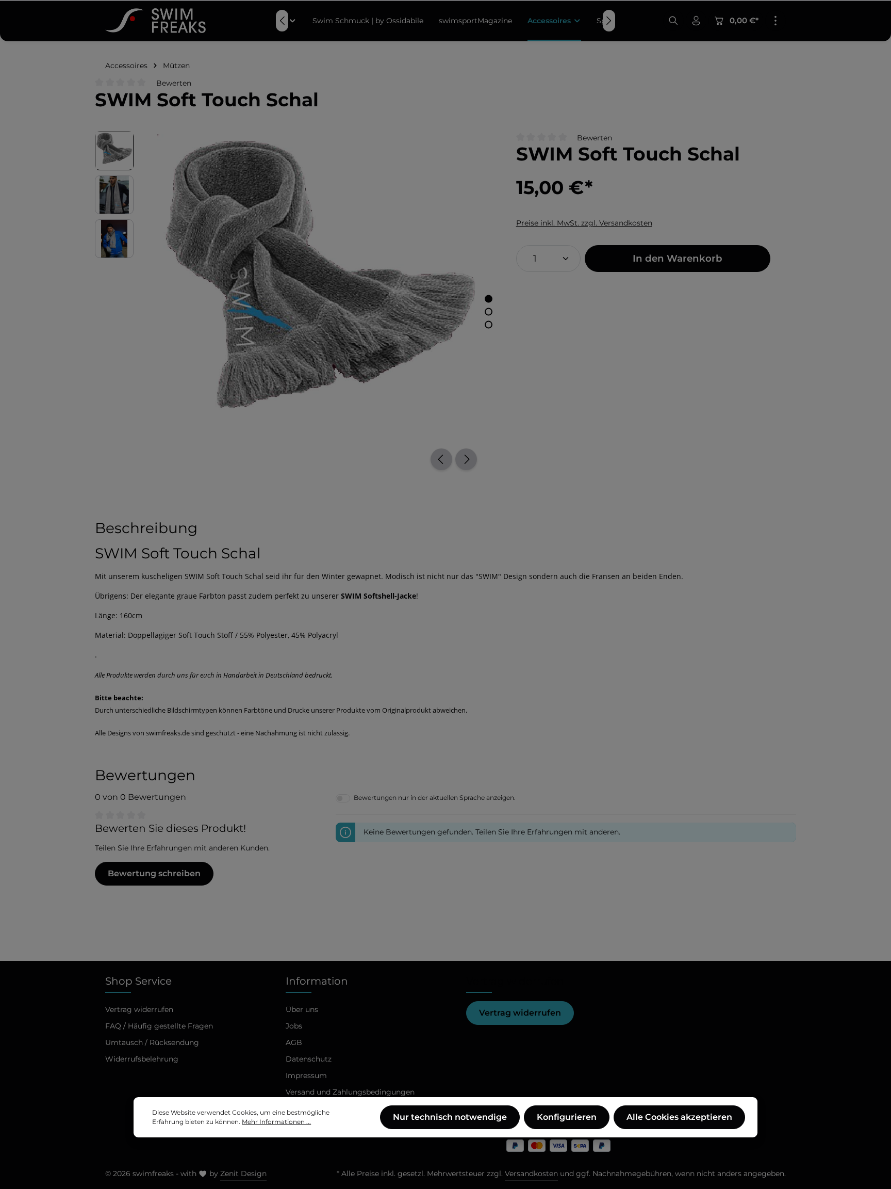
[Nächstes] (466, 459)
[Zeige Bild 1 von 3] (488, 298)
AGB (294, 1042)
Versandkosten (531, 1173)
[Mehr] (775, 20)
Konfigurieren (567, 1117)
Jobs (294, 1026)
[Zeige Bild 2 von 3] (488, 311)
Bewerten (173, 83)
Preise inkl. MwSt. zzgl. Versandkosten (584, 223)
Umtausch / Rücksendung (152, 1042)
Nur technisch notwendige (450, 1117)
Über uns (302, 1009)
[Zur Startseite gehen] (155, 20)
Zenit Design (243, 1173)
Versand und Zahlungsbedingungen (350, 1092)
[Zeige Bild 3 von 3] (488, 324)
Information (317, 981)
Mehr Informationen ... (276, 1122)
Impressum (306, 1075)
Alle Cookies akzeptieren (679, 1117)
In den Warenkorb (677, 258)
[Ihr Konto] (696, 20)
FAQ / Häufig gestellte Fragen (159, 1026)
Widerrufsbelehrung (141, 1059)
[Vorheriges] (441, 459)
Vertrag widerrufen (520, 1013)
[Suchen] (673, 20)
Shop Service (138, 981)
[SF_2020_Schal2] (319, 294)
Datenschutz (309, 1059)
